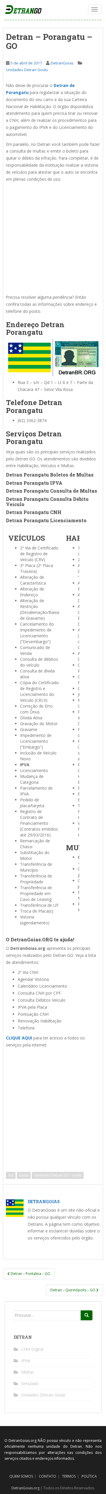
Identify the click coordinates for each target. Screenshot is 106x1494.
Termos (69, 1476)
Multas (27, 1372)
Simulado (30, 1383)
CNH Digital (32, 1349)
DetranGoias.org (25, 1488)
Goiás (24, 1175)
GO (11, 1175)
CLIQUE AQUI (19, 1038)
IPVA (25, 1360)
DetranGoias (62, 63)
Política (89, 1476)
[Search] (86, 1315)
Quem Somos (21, 1476)
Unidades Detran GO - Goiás (58, 1175)
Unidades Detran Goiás (27, 69)
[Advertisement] (53, 238)
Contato (47, 1476)
